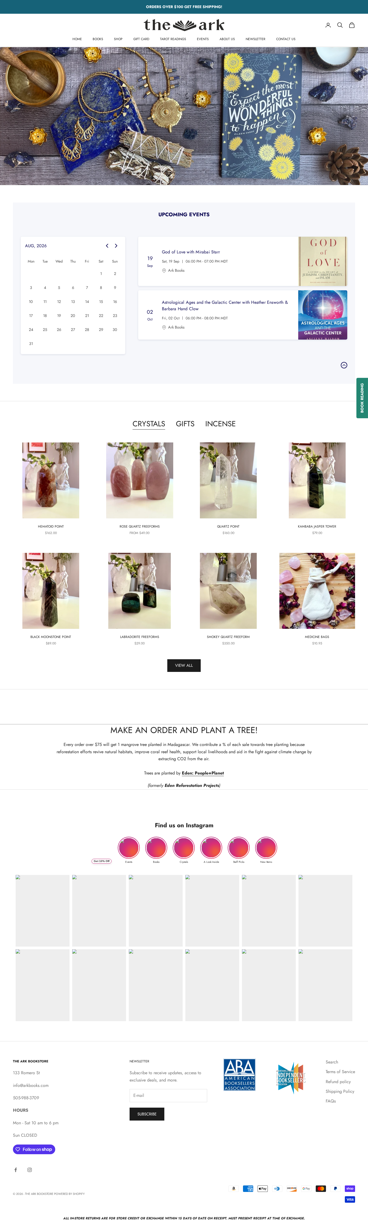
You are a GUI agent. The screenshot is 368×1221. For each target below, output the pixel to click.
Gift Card (141, 39)
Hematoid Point (51, 526)
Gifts (185, 423)
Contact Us (286, 39)
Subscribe (147, 1114)
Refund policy (338, 1082)
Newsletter (255, 39)
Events (203, 39)
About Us (227, 39)
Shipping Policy (340, 1091)
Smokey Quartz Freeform (228, 636)
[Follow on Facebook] (15, 1170)
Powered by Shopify (69, 1194)
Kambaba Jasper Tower (317, 526)
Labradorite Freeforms (139, 636)
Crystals (149, 423)
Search (332, 1062)
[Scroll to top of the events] (344, 365)
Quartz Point (228, 526)
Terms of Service (340, 1072)
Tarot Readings (173, 39)
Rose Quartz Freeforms (140, 526)
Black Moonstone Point (50, 636)
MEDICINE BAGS (317, 636)
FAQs (331, 1101)
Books (98, 39)
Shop (118, 39)
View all (184, 665)
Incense (220, 423)
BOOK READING (362, 398)
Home (77, 39)
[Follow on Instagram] (29, 1170)
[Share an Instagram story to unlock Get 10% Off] (102, 848)
